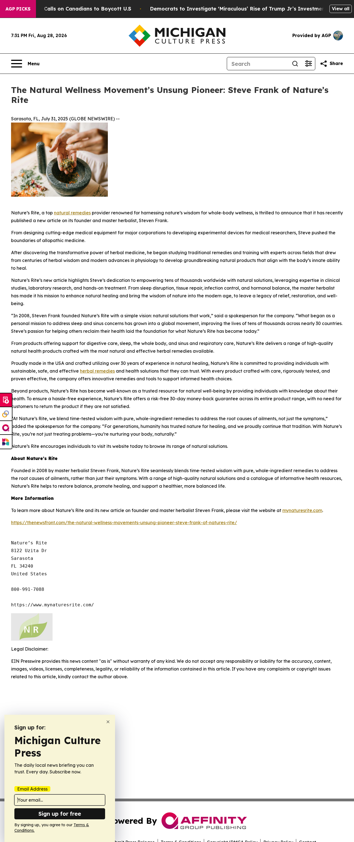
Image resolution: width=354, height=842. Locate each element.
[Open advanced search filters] (308, 63)
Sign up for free (59, 813)
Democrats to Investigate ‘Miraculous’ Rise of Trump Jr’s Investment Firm (245, 9)
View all (340, 8)
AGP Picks (18, 9)
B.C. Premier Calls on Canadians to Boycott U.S (71, 9)
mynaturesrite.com (302, 510)
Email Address (32, 789)
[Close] (108, 721)
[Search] (295, 63)
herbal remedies (97, 371)
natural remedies (72, 212)
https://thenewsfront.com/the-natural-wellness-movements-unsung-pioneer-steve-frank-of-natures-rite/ (124, 522)
